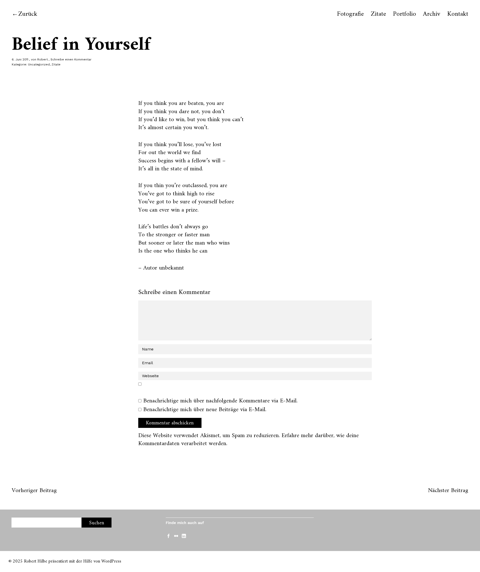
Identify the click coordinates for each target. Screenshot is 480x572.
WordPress (111, 561)
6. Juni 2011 (20, 59)
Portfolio (404, 14)
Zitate (378, 14)
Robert (42, 59)
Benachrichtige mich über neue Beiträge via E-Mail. (204, 409)
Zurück (27, 14)
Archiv (431, 14)
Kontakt (457, 14)
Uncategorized (39, 64)
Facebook (169, 535)
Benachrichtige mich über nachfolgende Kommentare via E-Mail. (220, 401)
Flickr (176, 535)
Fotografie (350, 14)
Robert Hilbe (35, 561)
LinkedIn (184, 535)
